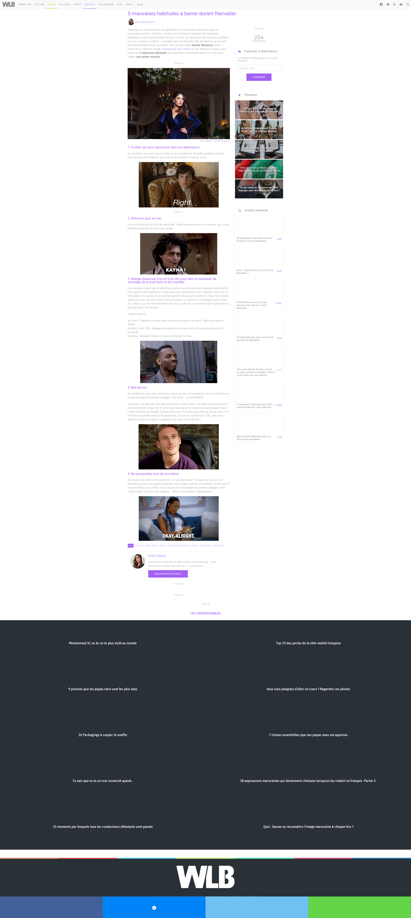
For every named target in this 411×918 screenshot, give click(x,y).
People (52, 4)
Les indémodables (205, 613)
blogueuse (169, 49)
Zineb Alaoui (147, 22)
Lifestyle (89, 4)
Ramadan (218, 546)
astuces (139, 546)
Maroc (129, 4)
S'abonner (259, 77)
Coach (162, 546)
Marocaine (206, 546)
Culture (40, 4)
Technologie (106, 4)
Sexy (119, 4)
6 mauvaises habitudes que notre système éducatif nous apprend (255, 405)
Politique (65, 4)
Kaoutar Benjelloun (178, 546)
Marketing (25, 4)
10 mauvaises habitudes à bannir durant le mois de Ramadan (254, 239)
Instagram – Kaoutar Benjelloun (216, 141)
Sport (77, 4)
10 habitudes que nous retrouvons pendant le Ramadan (255, 338)
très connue (184, 49)
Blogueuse (151, 546)
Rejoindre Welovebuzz (168, 574)
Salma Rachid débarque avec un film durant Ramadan (254, 438)
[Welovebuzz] (8, 4)
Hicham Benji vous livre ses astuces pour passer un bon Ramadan (252, 305)
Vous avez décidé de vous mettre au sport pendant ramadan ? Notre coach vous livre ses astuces (256, 372)
